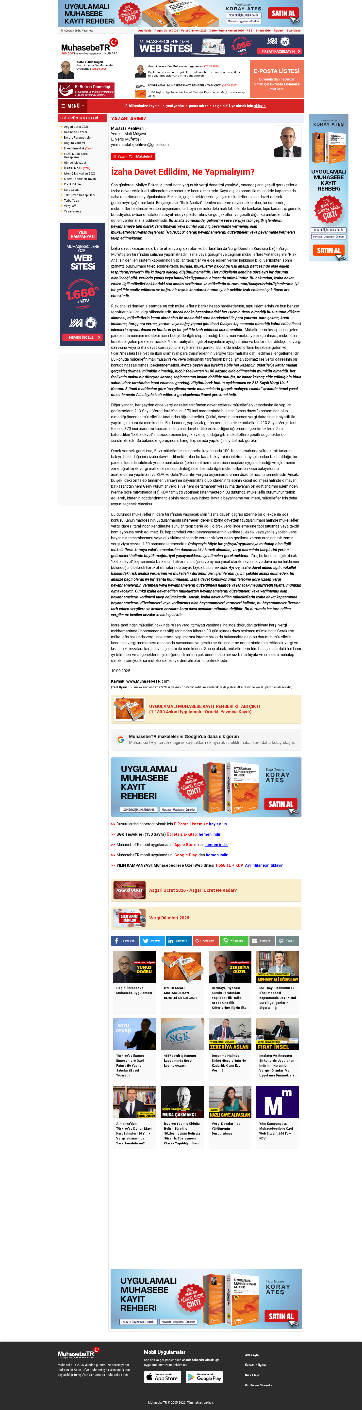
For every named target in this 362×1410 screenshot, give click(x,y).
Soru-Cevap (71, 190)
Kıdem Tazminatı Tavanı (80, 179)
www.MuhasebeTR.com (148, 681)
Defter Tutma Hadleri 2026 (226, 30)
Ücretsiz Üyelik (255, 1365)
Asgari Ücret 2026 (166, 30)
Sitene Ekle (263, 30)
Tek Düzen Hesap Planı (79, 195)
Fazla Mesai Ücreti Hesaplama (76, 155)
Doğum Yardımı (74, 143)
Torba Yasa (71, 200)
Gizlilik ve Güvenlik (258, 1385)
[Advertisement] (82, 430)
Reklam (278, 30)
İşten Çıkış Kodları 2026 (80, 173)
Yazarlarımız (72, 211)
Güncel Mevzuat (75, 162)
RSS (249, 30)
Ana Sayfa (144, 30)
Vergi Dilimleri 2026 (193, 30)
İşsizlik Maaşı (77, 168)
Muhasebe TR (157, 1402)
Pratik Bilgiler (73, 184)
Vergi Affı (70, 206)
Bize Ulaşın (294, 30)
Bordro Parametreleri (78, 137)
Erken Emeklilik (78, 148)
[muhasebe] (90, 55)
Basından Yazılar (75, 132)
